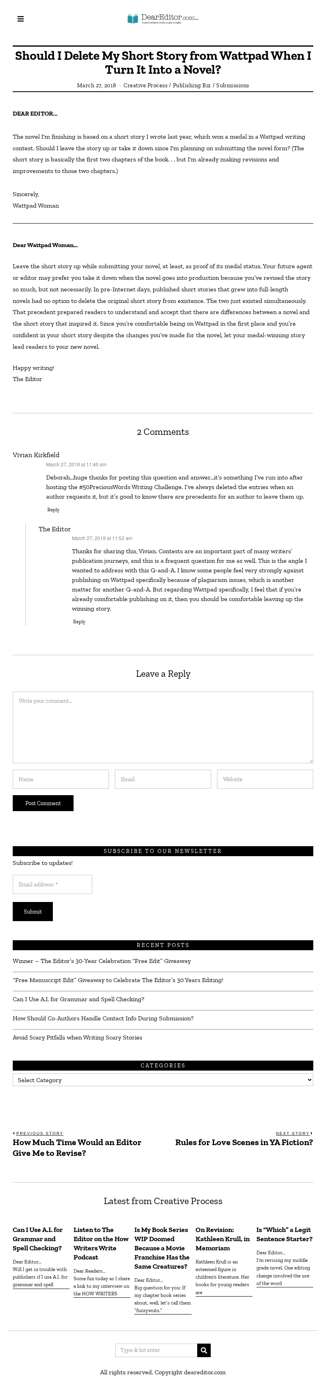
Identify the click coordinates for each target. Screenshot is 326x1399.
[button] (204, 1350)
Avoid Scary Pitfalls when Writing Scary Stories (77, 1037)
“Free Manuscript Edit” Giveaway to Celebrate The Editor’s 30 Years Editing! (118, 980)
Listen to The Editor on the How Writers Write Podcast (101, 1243)
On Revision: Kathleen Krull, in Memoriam (223, 1238)
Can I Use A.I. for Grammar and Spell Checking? (78, 999)
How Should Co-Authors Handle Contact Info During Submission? (103, 1018)
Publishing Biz (192, 85)
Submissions (232, 85)
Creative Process (145, 85)
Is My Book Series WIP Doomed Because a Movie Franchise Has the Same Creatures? (162, 1247)
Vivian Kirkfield (36, 454)
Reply (53, 510)
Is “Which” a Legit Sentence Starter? (284, 1234)
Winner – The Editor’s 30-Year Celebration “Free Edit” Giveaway (102, 961)
